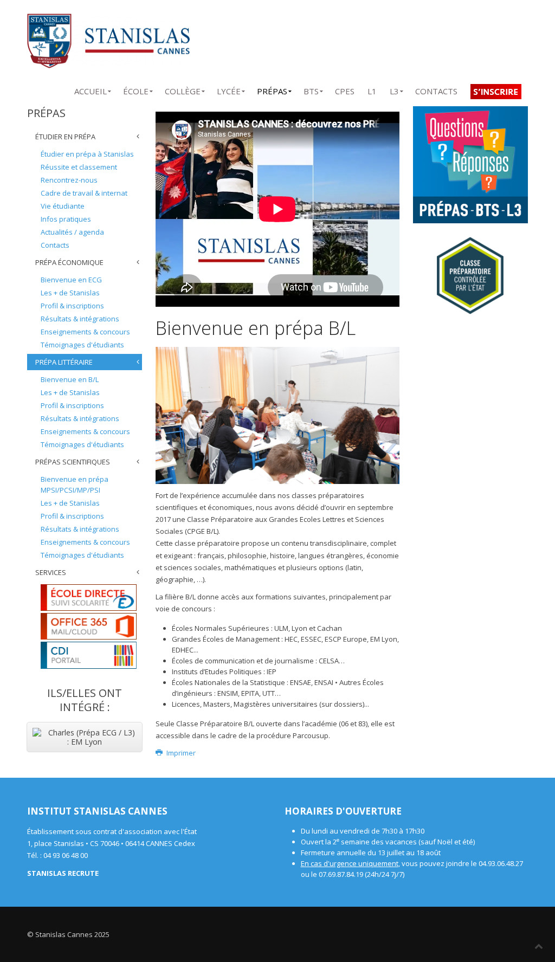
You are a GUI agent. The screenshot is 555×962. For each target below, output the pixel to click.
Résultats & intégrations (80, 319)
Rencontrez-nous (69, 180)
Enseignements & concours (85, 332)
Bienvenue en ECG (71, 280)
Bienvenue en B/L (70, 379)
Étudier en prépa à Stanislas (87, 154)
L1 (372, 89)
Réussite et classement (79, 167)
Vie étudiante (63, 206)
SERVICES (50, 572)
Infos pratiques (66, 219)
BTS (311, 89)
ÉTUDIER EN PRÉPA (65, 136)
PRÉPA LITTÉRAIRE (64, 362)
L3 (394, 89)
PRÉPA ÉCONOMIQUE (69, 262)
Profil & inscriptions (72, 306)
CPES (344, 89)
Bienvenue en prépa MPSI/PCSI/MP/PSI (74, 484)
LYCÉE (229, 89)
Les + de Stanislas (70, 293)
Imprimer (180, 753)
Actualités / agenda (72, 232)
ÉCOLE (136, 89)
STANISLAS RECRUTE (63, 873)
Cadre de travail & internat (84, 193)
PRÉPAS (272, 89)
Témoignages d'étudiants (82, 345)
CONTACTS (436, 89)
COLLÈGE (183, 89)
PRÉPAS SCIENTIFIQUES (72, 462)
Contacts (55, 245)
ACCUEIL (90, 89)
